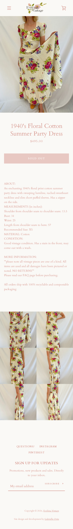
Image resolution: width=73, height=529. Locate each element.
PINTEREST (36, 452)
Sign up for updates (36, 463)
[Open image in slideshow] (36, 64)
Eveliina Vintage (51, 510)
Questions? (25, 446)
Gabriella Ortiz (52, 519)
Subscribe (52, 483)
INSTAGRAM (48, 446)
